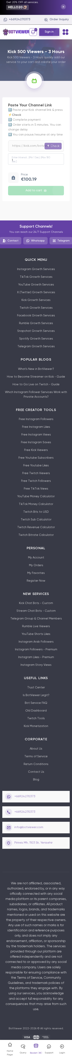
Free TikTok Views (36, 488)
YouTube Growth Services (36, 284)
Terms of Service (36, 756)
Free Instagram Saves (36, 442)
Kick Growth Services (36, 300)
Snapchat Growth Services (36, 331)
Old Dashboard (36, 710)
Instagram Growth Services (36, 269)
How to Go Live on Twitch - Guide (36, 384)
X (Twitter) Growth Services (36, 292)
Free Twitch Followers (36, 481)
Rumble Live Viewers (36, 626)
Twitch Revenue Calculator (36, 527)
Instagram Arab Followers (36, 641)
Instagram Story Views (36, 664)
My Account (36, 557)
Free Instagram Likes (36, 426)
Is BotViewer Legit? (36, 695)
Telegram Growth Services (36, 346)
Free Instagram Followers (36, 419)
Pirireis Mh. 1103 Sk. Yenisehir (33, 842)
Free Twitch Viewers (36, 473)
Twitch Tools (36, 718)
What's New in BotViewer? (36, 369)
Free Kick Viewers (36, 450)
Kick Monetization (36, 726)
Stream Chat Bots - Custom (36, 610)
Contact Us (36, 771)
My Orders (36, 565)
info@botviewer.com (28, 827)
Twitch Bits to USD (36, 511)
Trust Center (36, 687)
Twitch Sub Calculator (36, 519)
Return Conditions (36, 764)
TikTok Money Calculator (36, 504)
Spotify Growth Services (36, 338)
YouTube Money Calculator (36, 496)
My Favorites (36, 573)
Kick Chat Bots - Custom (36, 603)
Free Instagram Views (36, 434)
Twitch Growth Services (36, 307)
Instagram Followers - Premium (36, 649)
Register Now (36, 580)
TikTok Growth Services (36, 276)
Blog (36, 779)
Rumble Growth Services (36, 323)
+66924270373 (24, 796)
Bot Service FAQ (36, 702)
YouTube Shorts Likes (36, 634)
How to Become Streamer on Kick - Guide (36, 376)
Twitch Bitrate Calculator (36, 535)
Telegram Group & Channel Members (36, 618)
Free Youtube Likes (36, 465)
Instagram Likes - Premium (36, 657)
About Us (36, 748)
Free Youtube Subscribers (36, 457)
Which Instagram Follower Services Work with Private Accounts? (36, 394)
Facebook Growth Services (36, 315)
